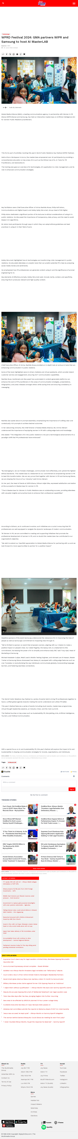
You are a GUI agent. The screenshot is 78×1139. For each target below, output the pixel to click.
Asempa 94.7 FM (27, 1079)
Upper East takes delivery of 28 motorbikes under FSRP (19, 933)
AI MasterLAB (12, 762)
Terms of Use (6, 1082)
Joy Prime (44, 1076)
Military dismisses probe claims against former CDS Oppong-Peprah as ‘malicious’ (33, 983)
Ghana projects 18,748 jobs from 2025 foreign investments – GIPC (18, 891)
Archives (34, 1112)
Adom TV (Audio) (46, 1083)
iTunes (60, 1122)
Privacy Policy (6, 1085)
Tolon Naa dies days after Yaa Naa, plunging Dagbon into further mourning (30, 996)
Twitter (62, 1076)
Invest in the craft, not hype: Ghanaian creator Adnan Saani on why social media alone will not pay (20, 926)
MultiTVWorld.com (47, 1079)
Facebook (63, 1072)
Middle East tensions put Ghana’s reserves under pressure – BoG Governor (18, 898)
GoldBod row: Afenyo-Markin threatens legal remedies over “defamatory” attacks (32, 970)
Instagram (63, 1079)
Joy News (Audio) (46, 1087)
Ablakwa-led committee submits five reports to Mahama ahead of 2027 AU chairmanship (36, 1009)
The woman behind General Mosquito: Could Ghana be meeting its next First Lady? (34, 1017)
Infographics (64, 1087)
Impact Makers (36, 1104)
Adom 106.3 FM (26, 1072)
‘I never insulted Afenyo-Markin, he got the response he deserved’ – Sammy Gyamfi (34, 1022)
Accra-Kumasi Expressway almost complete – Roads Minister (26, 966)
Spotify (49, 1127)
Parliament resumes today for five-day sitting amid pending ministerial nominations (19, 947)
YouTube (63, 1068)
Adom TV (43, 1072)
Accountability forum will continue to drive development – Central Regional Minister (17, 940)
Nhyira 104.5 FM (27, 1087)
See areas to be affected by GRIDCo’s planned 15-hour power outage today (30, 1000)
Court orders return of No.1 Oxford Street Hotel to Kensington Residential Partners (33, 975)
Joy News (43, 1068)
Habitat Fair (35, 1100)
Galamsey (34, 1108)
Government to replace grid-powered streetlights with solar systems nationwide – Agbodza (19, 905)
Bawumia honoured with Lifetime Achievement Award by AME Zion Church (18, 919)
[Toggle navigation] (74, 4)
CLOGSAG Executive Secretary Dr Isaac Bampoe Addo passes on (26, 1005)
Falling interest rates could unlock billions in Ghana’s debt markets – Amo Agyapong (20, 912)
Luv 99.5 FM (25, 1083)
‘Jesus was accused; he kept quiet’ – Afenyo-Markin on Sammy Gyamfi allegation (33, 1013)
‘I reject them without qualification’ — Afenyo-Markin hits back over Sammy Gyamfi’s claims (37, 988)
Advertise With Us (7, 1074)
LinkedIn (63, 1083)
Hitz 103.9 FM (26, 1076)
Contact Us (5, 1078)
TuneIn (48, 1122)
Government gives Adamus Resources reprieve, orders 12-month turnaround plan (33, 979)
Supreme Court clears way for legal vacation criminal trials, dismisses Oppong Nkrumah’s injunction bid (36, 960)
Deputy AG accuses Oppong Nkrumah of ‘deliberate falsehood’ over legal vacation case (35, 992)
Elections (34, 1116)
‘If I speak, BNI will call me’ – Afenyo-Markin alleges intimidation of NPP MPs (20, 884)
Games (33, 1096)
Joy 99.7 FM (25, 1068)
